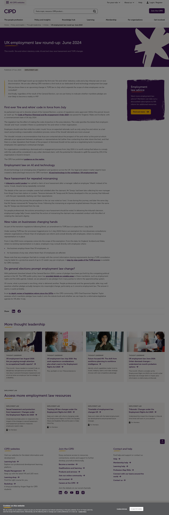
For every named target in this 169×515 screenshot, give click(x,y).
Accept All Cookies (136, 509)
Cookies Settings (122, 509)
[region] (84, 509)
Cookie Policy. (82, 511)
